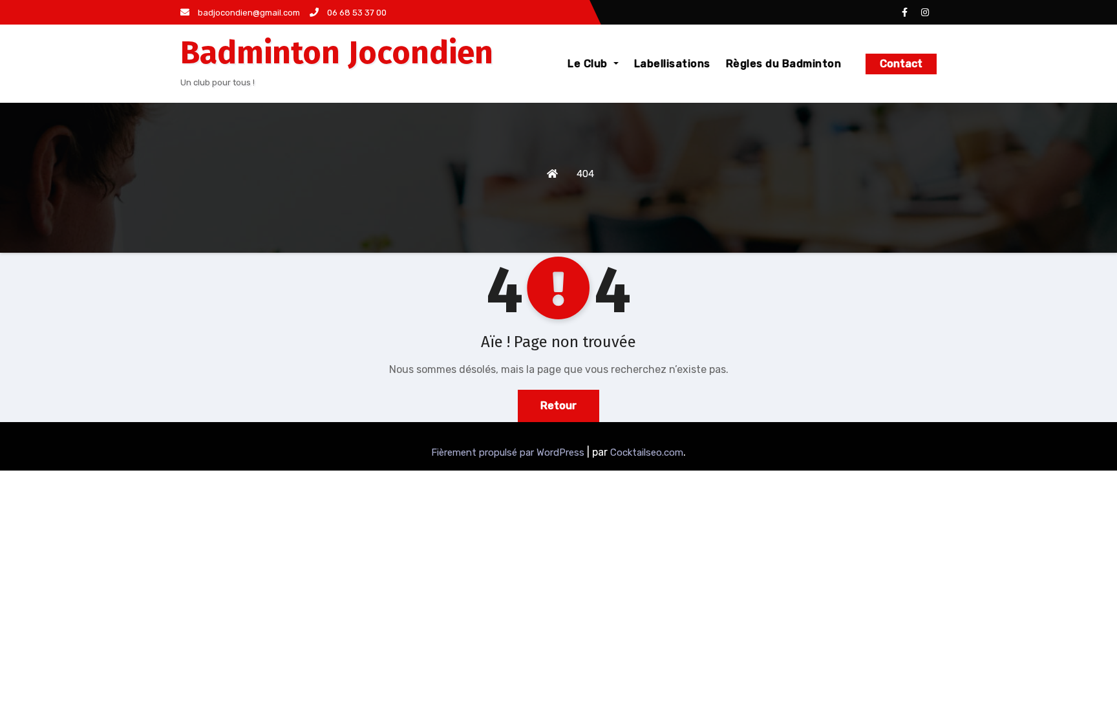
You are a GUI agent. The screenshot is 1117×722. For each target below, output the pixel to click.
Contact (901, 64)
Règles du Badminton (784, 64)
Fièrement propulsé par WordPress (509, 452)
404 (585, 174)
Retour (558, 405)
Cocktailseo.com (646, 452)
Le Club (589, 64)
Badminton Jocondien (336, 53)
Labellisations (672, 64)
